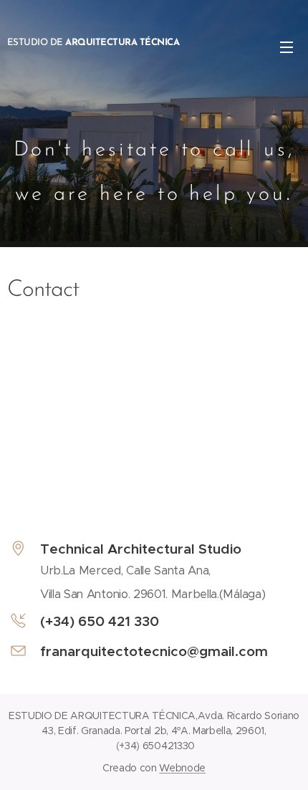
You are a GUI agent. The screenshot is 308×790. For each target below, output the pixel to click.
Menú (286, 46)
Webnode (182, 767)
